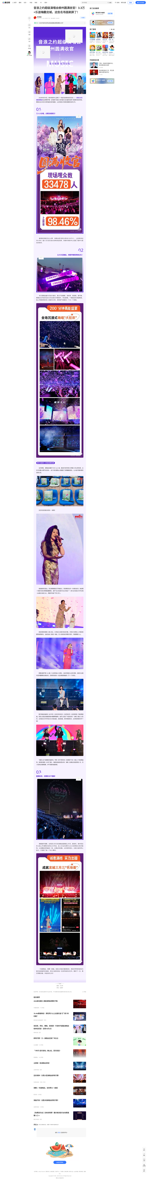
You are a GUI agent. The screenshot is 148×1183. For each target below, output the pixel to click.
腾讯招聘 (66, 1171)
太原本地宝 (36, 1069)
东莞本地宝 (36, 1082)
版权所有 (62, 1178)
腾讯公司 (58, 1178)
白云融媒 (36, 1044)
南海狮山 (36, 1057)
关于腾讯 (36, 1171)
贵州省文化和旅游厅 (38, 1020)
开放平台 (57, 1171)
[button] (110, 13)
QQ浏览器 (76, 1171)
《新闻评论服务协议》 (54, 1124)
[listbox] (60, 1058)
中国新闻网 (36, 1007)
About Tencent (42, 1171)
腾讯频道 (81, 1171)
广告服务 (62, 1171)
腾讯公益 (71, 1171)
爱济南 (35, 1094)
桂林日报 (36, 1032)
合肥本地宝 (36, 1106)
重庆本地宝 (36, 1119)
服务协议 (47, 1171)
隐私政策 (52, 1171)
